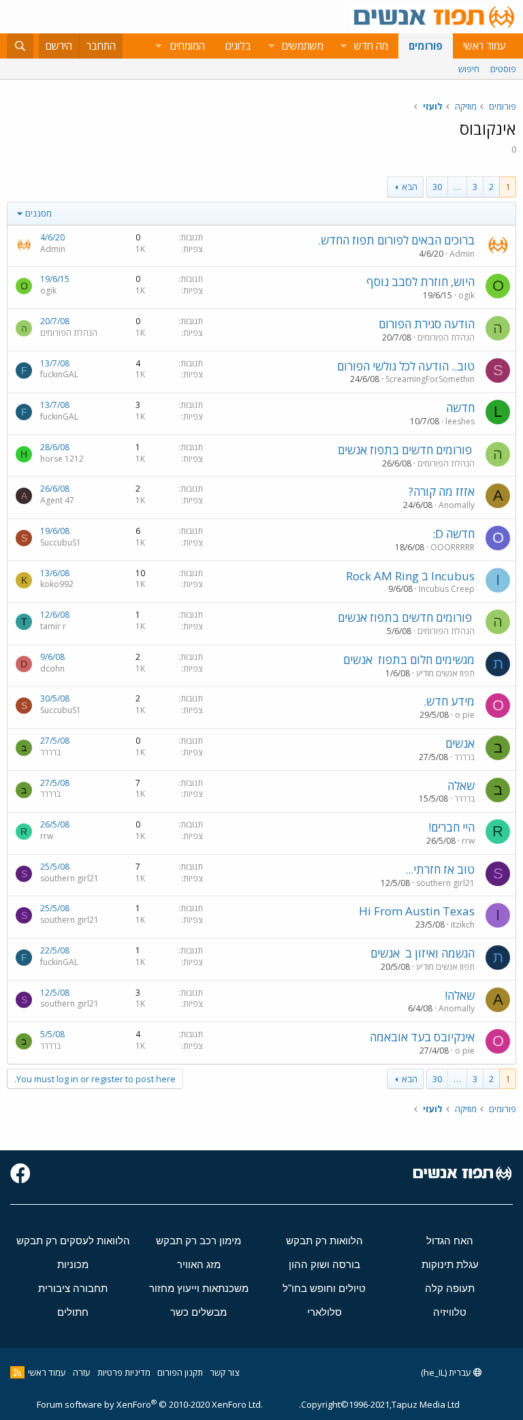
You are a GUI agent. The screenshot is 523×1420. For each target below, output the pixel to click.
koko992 (57, 584)
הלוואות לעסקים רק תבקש (73, 1240)
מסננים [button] (38, 213)
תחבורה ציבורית (73, 1288)
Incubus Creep (447, 589)
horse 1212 (62, 458)
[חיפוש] (20, 46)
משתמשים (302, 45)
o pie (465, 715)
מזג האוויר (199, 1264)
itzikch (463, 924)
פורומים (426, 45)
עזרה (82, 1372)
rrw (468, 841)
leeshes (460, 421)
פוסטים (503, 69)
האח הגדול (449, 1240)
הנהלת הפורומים (446, 337)
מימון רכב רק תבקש (198, 1240)
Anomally (457, 505)
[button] (343, 46)
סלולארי (324, 1312)
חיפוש (468, 69)
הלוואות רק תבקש (324, 1240)
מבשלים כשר (198, 1312)
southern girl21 (445, 883)
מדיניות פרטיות (123, 1372)
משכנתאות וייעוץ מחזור (199, 1288)
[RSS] (17, 1372)
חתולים (73, 1312)
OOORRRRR (452, 547)
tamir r (53, 626)
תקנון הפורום (180, 1372)
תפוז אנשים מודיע (445, 673)
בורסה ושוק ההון (324, 1264)
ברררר (464, 757)
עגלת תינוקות (450, 1264)
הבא (409, 186)
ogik (466, 295)
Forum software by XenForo (150, 1404)
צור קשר (224, 1372)
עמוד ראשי (484, 45)
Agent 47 (57, 500)
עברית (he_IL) (447, 1372)
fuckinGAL (59, 374)
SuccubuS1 (60, 542)
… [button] (457, 186)
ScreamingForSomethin (430, 379)
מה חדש (371, 45)
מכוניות (73, 1264)
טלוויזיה (449, 1312)
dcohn (52, 668)
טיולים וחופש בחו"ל (324, 1288)
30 (437, 186)
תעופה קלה (450, 1288)
